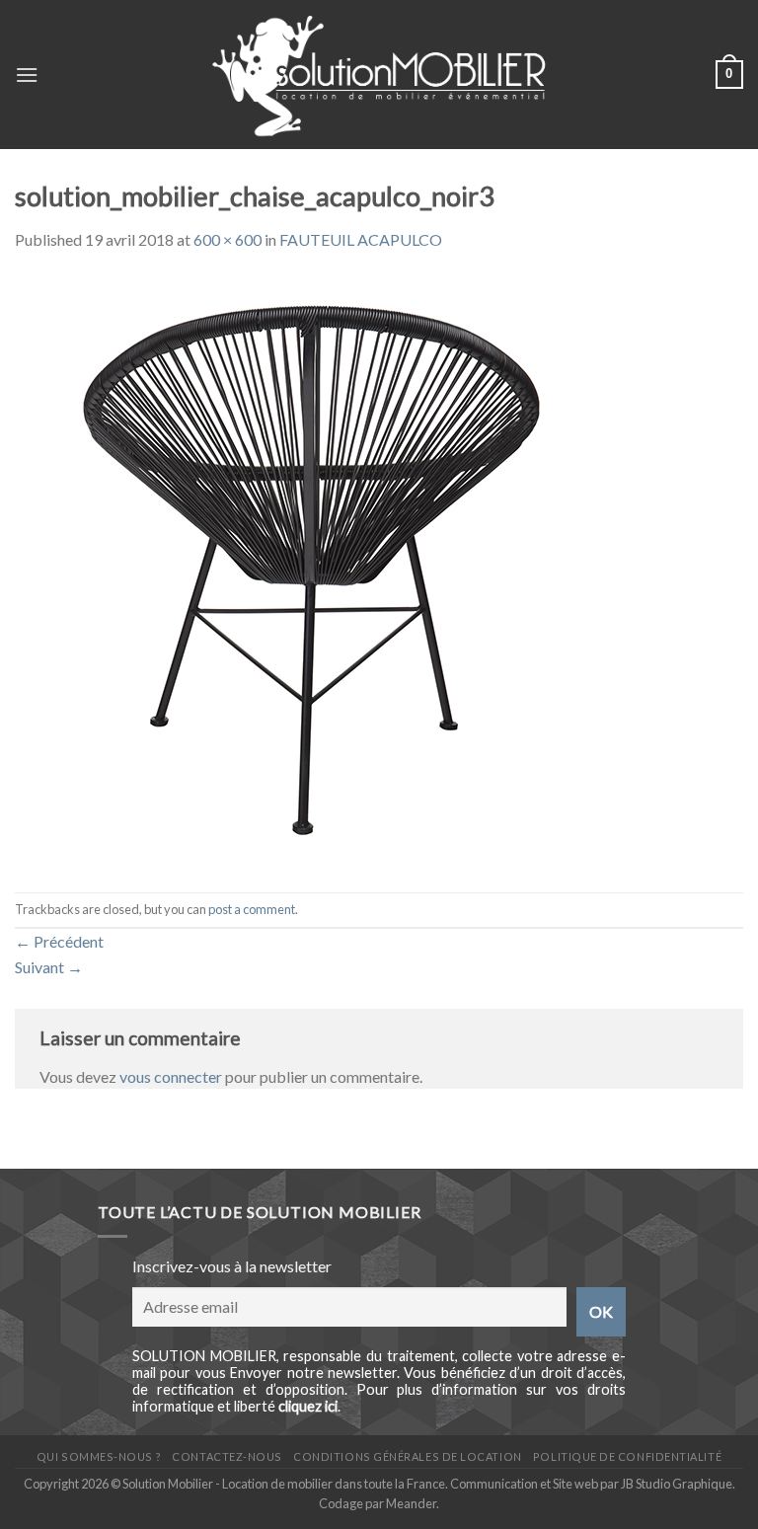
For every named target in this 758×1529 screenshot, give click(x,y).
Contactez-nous (227, 1456)
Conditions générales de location (407, 1456)
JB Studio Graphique (676, 1483)
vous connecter (170, 1076)
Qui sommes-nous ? (99, 1456)
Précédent (59, 941)
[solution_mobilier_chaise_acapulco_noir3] (311, 570)
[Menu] (26, 74)
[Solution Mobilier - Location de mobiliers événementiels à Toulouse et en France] (379, 74)
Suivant (49, 966)
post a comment (251, 909)
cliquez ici (308, 1406)
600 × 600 (227, 239)
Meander (411, 1503)
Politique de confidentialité (627, 1456)
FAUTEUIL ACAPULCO (360, 239)
